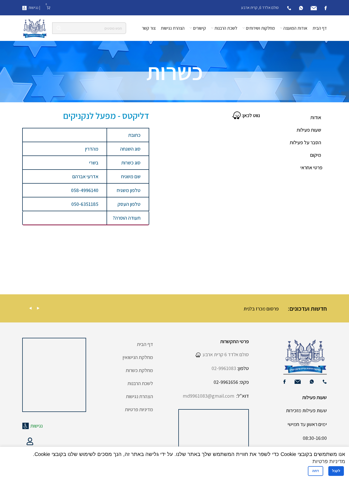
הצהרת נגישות (139, 396)
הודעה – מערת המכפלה (65, 308)
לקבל (336, 471)
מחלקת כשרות (139, 370)
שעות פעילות (309, 130)
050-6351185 (84, 204)
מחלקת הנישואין (138, 357)
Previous (30, 308)
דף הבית (145, 344)
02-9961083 (224, 368)
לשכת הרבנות (140, 383)
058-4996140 (84, 190)
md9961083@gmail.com (208, 396)
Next (38, 308)
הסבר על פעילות (305, 142)
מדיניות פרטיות (139, 409)
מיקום (315, 155)
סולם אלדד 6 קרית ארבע (225, 354)
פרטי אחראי (311, 167)
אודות (315, 117)
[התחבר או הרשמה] (30, 441)
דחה (315, 471)
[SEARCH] (58, 28)
